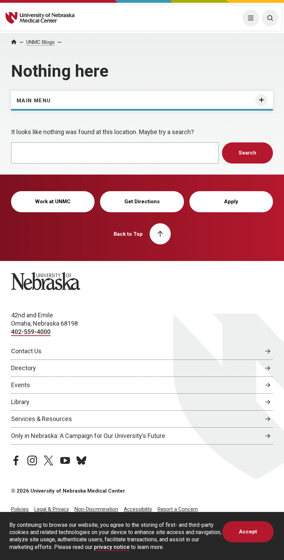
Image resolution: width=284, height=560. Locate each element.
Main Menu (34, 100)
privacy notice (112, 547)
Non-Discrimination (96, 509)
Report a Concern (178, 509)
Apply (231, 201)
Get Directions (142, 201)
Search (247, 153)
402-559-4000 (31, 331)
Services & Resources (41, 418)
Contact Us (26, 351)
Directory (23, 368)
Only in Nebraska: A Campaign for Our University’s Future (88, 435)
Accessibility (138, 509)
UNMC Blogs (40, 42)
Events (20, 385)
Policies (20, 509)
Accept (248, 532)
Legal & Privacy (51, 509)
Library (20, 401)
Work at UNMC (53, 201)
